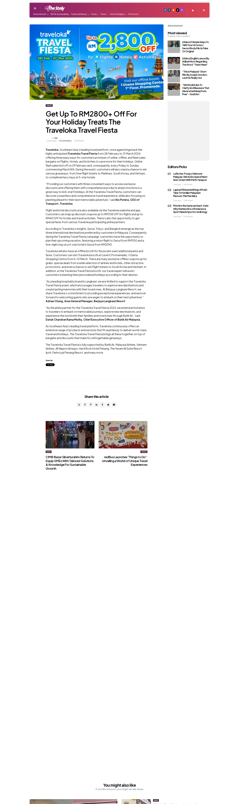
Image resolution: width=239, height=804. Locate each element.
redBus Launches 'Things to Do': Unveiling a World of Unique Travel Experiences (124, 460)
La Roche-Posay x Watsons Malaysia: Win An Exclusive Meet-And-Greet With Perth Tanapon (190, 176)
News (48, 452)
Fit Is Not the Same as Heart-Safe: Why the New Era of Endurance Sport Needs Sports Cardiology (191, 208)
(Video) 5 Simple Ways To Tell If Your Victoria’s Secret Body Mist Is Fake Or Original (195, 46)
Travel (49, 105)
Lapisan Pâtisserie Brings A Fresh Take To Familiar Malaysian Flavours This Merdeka (190, 192)
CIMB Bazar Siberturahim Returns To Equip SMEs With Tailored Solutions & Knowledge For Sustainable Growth (70, 462)
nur (56, 138)
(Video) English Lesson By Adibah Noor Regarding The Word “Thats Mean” (195, 61)
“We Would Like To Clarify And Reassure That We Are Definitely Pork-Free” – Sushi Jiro (195, 89)
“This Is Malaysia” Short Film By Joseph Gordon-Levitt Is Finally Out (195, 74)
